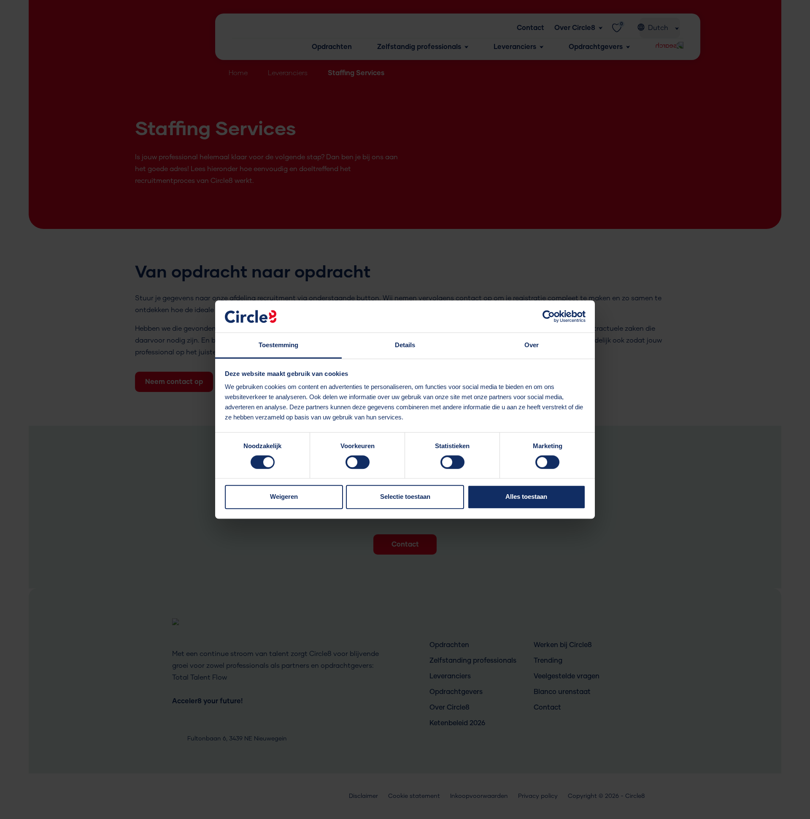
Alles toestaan (526, 496)
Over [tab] (531, 345)
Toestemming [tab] (278, 345)
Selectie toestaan (405, 496)
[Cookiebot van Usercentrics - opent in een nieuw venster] (549, 316)
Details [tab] (405, 345)
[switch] (358, 464)
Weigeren (284, 496)
